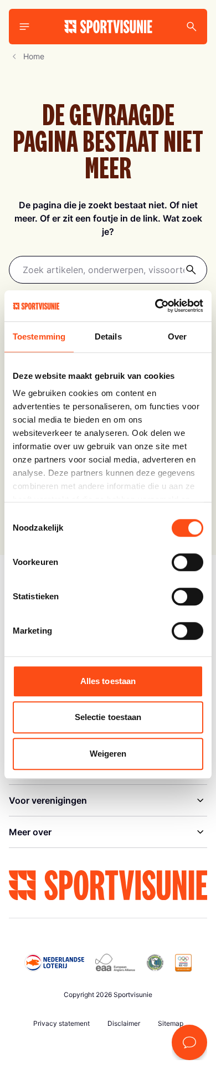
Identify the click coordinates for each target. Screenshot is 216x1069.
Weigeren (108, 753)
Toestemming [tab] (39, 336)
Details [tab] (108, 336)
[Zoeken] (191, 269)
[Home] (108, 26)
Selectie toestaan (108, 717)
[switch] (187, 562)
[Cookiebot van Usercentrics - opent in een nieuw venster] (155, 306)
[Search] (191, 26)
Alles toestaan (108, 681)
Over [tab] (177, 336)
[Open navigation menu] (24, 26)
